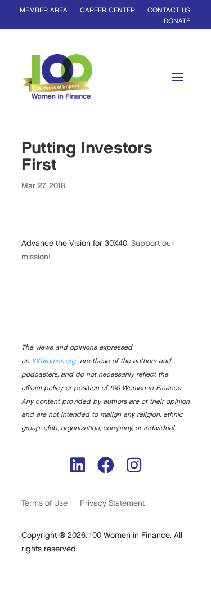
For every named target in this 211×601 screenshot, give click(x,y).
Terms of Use (44, 503)
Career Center (107, 10)
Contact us (168, 10)
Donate (177, 21)
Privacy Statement (112, 503)
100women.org (53, 361)
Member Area (44, 10)
